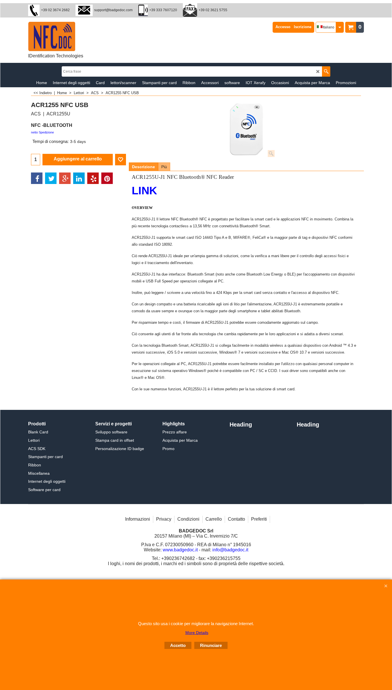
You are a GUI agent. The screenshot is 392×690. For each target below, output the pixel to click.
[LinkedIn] (79, 178)
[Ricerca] (326, 71)
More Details (196, 632)
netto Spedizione (42, 132)
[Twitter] (51, 178)
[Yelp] (93, 178)
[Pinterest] (107, 178)
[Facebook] (36, 178)
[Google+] (65, 178)
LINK (144, 191)
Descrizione (143, 166)
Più (164, 166)
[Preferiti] (120, 159)
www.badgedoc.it (180, 549)
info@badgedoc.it (230, 549)
